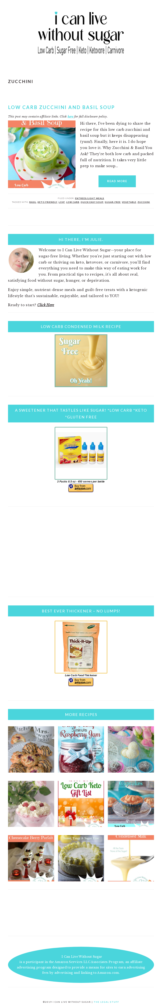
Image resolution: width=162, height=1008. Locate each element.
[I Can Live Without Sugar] (81, 57)
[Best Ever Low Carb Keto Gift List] (81, 826)
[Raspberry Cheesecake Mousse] (31, 826)
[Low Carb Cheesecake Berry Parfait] (31, 880)
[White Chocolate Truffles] (131, 771)
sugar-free (113, 202)
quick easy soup (92, 202)
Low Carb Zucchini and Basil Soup (61, 107)
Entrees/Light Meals (89, 198)
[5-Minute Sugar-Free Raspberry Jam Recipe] (81, 771)
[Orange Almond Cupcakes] (131, 826)
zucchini (144, 202)
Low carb (72, 202)
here (70, 116)
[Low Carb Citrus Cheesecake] (81, 880)
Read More (117, 181)
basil (32, 202)
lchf (62, 202)
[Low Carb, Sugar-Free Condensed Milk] (131, 880)
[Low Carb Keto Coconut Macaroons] (31, 771)
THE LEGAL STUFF (106, 1002)
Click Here (45, 305)
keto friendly (47, 202)
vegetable (129, 202)
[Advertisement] (81, 556)
